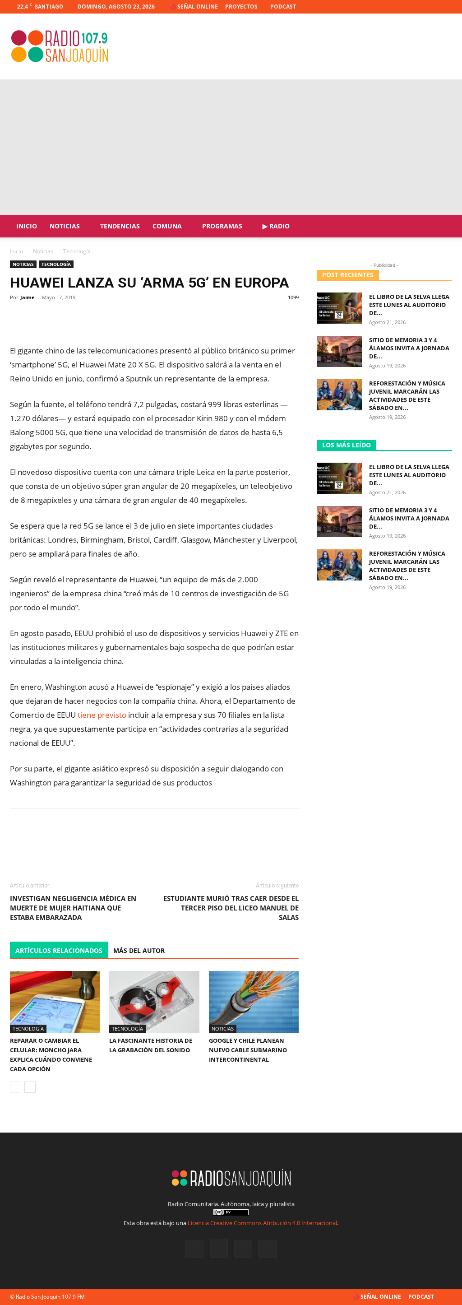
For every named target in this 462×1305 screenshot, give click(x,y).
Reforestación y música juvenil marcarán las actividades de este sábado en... (407, 395)
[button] (441, 227)
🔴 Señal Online (193, 6)
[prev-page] (15, 1087)
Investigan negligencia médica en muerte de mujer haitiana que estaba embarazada (73, 908)
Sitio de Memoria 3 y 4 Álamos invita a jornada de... (409, 348)
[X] (430, 7)
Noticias (65, 226)
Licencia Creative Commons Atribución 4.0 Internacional (262, 1223)
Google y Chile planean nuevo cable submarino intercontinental (248, 1050)
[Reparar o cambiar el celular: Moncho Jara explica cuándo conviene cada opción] (55, 1002)
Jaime (27, 297)
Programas (222, 226)
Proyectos (241, 6)
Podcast (283, 6)
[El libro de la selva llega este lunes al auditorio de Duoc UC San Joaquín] (339, 308)
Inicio (26, 226)
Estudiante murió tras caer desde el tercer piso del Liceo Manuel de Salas (231, 908)
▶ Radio (276, 226)
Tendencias (120, 226)
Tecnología (56, 264)
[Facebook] (400, 7)
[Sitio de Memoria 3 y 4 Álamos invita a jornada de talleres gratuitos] (339, 351)
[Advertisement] (231, 147)
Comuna (167, 226)
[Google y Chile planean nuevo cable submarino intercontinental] (254, 1002)
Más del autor (139, 950)
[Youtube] (445, 7)
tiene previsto (102, 715)
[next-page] (30, 1087)
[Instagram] (415, 7)
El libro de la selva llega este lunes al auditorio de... (409, 305)
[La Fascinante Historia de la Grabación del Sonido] (154, 1002)
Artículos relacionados (58, 950)
